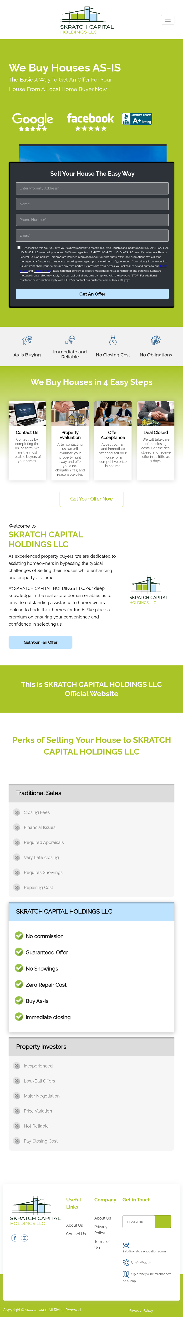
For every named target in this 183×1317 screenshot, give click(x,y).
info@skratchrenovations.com (144, 1251)
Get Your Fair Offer (40, 642)
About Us (74, 1225)
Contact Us (76, 1234)
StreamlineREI (35, 1310)
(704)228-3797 (141, 1262)
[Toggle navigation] (167, 20)
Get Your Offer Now (91, 499)
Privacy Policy (42, 270)
